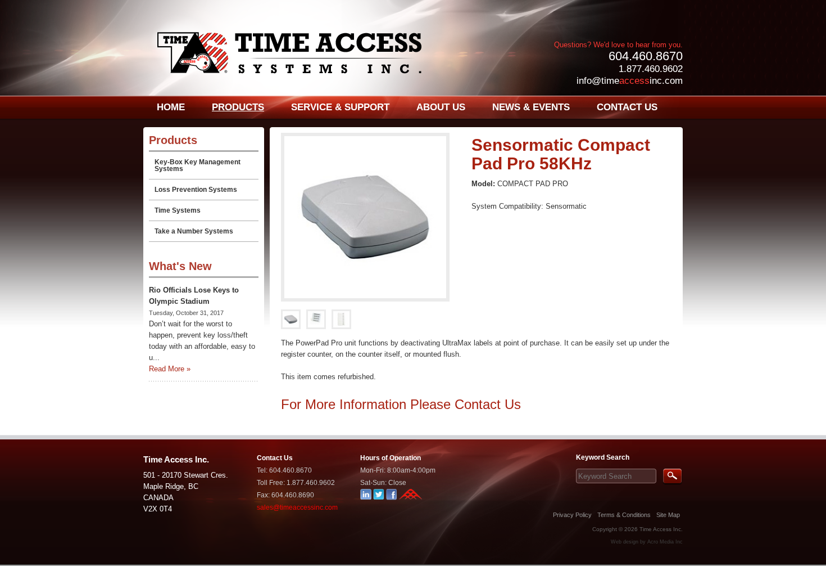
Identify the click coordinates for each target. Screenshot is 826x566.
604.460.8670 (646, 56)
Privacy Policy (572, 514)
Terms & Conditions (624, 514)
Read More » (169, 369)
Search (672, 477)
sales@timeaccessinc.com (297, 507)
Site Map (668, 514)
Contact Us (488, 404)
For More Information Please (368, 404)
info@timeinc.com (630, 80)
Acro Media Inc (665, 542)
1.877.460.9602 (651, 69)
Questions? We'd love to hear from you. (618, 45)
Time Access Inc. (661, 529)
